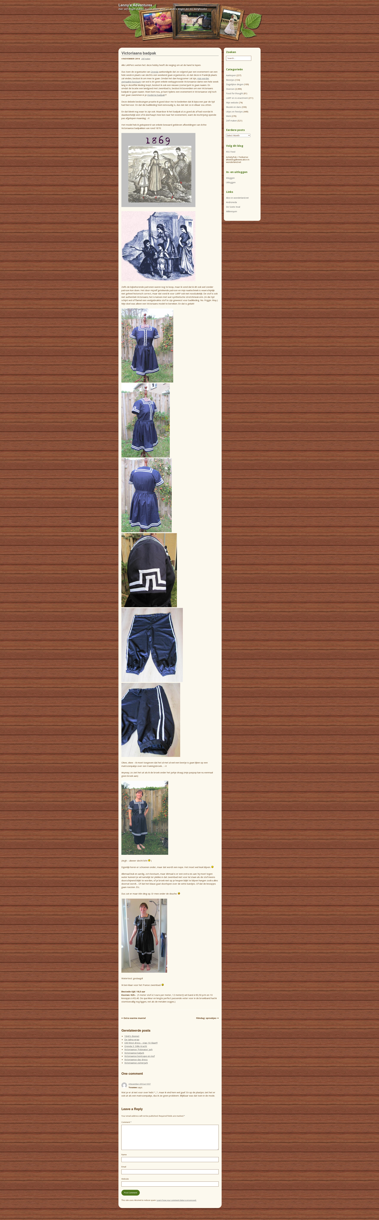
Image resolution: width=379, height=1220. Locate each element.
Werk (228, 116)
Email (123, 1166)
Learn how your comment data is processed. (176, 1200)
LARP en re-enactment (237, 98)
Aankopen (231, 75)
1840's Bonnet (131, 1036)
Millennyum (231, 211)
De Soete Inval (233, 206)
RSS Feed (230, 151)
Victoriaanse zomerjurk (136, 1062)
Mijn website (232, 102)
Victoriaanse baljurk (134, 1052)
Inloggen (230, 178)
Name (124, 1154)
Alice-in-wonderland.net (237, 197)
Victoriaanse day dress (136, 1059)
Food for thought (234, 93)
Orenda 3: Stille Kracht (135, 1046)
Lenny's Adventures (135, 4)
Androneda (231, 202)
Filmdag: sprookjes (206, 1018)
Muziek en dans (233, 107)
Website (125, 1178)
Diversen (230, 89)
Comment (126, 1122)
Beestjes (230, 79)
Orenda (154, 71)
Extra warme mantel (135, 1018)
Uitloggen (231, 182)
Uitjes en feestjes (234, 111)
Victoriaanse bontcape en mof (139, 1056)
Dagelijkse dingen (234, 84)
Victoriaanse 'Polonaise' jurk (138, 1049)
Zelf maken (145, 58)
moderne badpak (156, 94)
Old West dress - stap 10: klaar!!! (141, 1042)
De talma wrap (131, 1039)
